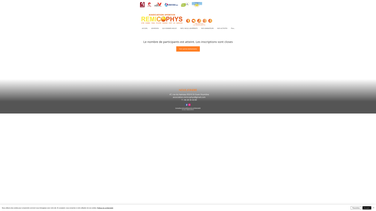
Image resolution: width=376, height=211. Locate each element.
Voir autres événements (188, 49)
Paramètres (356, 208)
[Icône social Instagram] (189, 105)
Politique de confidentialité (105, 208)
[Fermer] (373, 207)
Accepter (367, 208)
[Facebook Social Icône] (186, 105)
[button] (222, 28)
